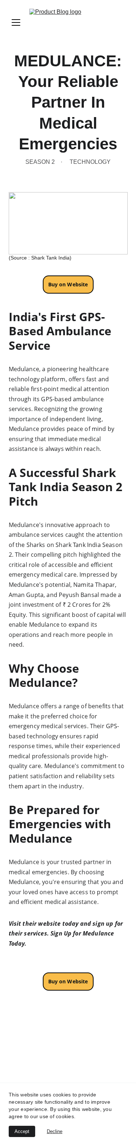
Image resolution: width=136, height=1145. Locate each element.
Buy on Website (68, 981)
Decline (54, 1131)
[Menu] (16, 22)
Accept (22, 1131)
